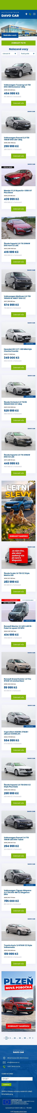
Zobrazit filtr (18, 43)
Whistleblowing (7, 1094)
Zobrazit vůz (18, 103)
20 (15, 1038)
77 (30, 1038)
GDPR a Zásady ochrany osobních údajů (16, 1091)
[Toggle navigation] (34, 14)
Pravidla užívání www (20, 1111)
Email (5, 1079)
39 (20, 1038)
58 (25, 1038)
